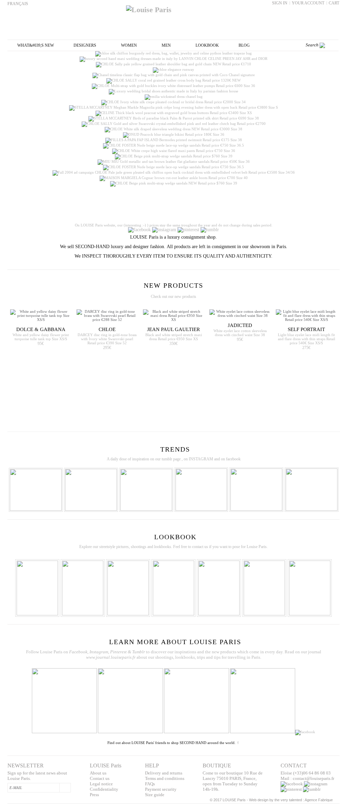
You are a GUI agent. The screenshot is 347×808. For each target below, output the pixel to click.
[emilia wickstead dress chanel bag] (174, 96)
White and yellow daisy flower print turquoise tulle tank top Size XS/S (41, 337)
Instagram (98, 651)
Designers (85, 45)
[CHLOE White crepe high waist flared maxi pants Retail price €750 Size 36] (173, 151)
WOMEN (129, 45)
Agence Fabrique (319, 800)
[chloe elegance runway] (173, 69)
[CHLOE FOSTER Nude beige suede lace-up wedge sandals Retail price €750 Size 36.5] (173, 145)
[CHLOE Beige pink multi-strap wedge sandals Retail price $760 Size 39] (173, 156)
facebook (233, 459)
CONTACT (294, 765)
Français (17, 3)
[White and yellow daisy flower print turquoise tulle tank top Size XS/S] (40, 315)
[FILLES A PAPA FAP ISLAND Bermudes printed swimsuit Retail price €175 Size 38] (173, 140)
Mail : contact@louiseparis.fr (307, 778)
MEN (166, 45)
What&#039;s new (35, 45)
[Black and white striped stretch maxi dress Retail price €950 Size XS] (173, 315)
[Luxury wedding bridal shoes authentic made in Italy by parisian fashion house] (173, 91)
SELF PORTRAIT (306, 329)
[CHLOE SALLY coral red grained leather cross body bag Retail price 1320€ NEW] (173, 80)
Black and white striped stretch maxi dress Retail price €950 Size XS (173, 337)
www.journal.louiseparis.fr (111, 657)
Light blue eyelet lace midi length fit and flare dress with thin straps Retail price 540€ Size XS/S (306, 339)
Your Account (308, 3)
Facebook (78, 651)
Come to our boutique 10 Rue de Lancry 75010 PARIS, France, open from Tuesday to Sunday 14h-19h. (233, 781)
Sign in (279, 3)
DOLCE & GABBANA (40, 329)
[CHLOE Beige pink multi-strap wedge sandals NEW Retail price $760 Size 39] (173, 183)
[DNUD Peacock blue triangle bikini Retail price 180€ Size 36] (173, 134)
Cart (334, 3)
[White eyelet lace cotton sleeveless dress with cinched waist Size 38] (239, 313)
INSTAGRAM (201, 459)
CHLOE (107, 329)
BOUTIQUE (217, 765)
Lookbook (207, 45)
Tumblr (138, 651)
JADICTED (240, 325)
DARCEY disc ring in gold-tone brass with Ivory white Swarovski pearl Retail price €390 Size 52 (107, 339)
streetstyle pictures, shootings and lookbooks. (135, 546)
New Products (173, 285)
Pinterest (119, 651)
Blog (244, 45)
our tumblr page (168, 459)
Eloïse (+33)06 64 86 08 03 (306, 773)
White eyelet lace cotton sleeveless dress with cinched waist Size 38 (240, 333)
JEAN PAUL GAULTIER (173, 329)
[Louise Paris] (173, 7)
